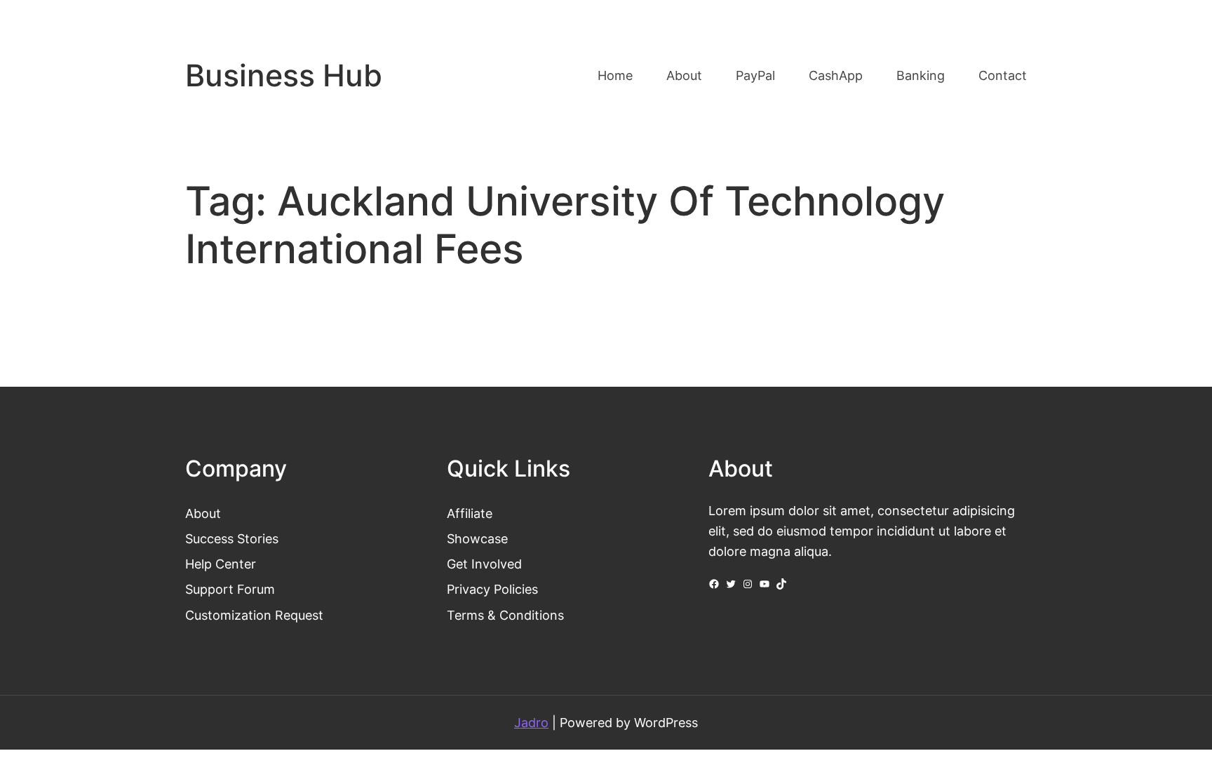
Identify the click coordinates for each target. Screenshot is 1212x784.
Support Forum (230, 589)
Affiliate (469, 513)
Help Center (220, 563)
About (203, 513)
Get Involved (484, 563)
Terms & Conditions (505, 615)
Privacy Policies (492, 589)
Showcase (477, 538)
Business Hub (283, 75)
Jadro (531, 722)
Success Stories (231, 538)
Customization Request (254, 615)
